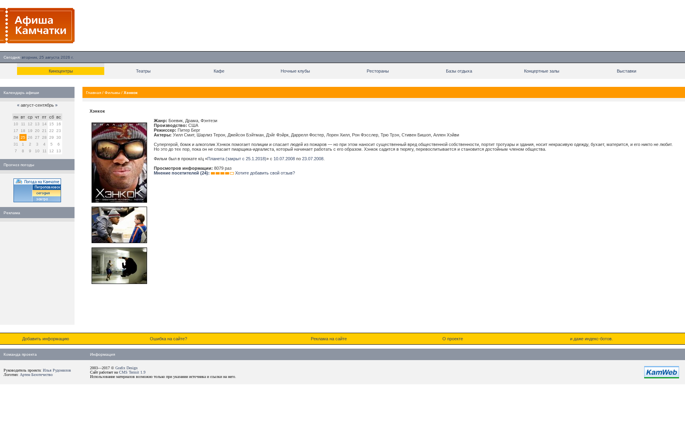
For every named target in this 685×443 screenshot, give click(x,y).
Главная (93, 92)
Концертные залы (541, 71)
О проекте (452, 338)
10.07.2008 (284, 158)
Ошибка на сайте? (168, 338)
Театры (143, 71)
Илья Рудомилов (57, 370)
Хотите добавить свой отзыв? (265, 173)
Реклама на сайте (329, 338)
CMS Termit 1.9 (132, 372)
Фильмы (112, 92)
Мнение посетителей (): (182, 173)
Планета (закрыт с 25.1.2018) (236, 158)
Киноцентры (61, 71)
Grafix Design (126, 368)
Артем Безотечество (36, 374)
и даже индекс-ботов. (591, 338)
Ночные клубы (295, 71)
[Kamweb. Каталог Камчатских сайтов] (661, 376)
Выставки (626, 71)
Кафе (219, 71)
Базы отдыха (459, 71)
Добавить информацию (45, 338)
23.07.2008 (312, 158)
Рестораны (378, 71)
